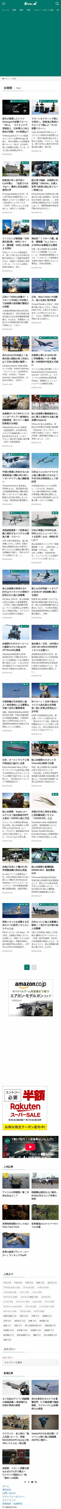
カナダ (46, 1297)
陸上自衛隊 (50, 1335)
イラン (24, 1292)
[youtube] (32, 1482)
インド (36, 1292)
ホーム (5, 1486)
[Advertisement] (30, 44)
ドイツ (49, 1302)
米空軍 (22, 1330)
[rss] (35, 1482)
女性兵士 (19, 1321)
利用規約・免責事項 (12, 1504)
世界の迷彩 (10, 1316)
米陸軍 (36, 1330)
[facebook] (25, 1482)
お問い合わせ (9, 1493)
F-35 (29, 1283)
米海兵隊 (50, 1326)
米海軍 (9, 1330)
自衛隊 (49, 1330)
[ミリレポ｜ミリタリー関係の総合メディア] (30, 3)
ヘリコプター (46, 1307)
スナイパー (22, 1302)
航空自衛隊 (23, 1335)
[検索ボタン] (57, 3)
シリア (8, 1302)
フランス (30, 1307)
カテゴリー (7, 1357)
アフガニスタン (12, 1287)
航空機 (9, 1335)
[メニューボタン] (3, 3)
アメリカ (28, 1287)
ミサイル (25, 1311)
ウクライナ (10, 1297)
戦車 (32, 1321)
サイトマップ (9, 1500)
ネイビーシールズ (13, 1307)
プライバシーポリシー (13, 1496)
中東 (35, 1316)
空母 (18, 1326)
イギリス (43, 1287)
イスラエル (10, 1292)
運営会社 (6, 1490)
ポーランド (10, 1311)
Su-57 (52, 1283)
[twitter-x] (28, 1482)
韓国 (7, 1340)
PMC (40, 1283)
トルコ (36, 1302)
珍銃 (7, 1326)
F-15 (7, 1283)
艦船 (37, 1335)
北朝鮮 (47, 1316)
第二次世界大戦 (33, 1326)
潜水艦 (44, 1321)
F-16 (18, 1283)
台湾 (7, 1321)
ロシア (39, 1311)
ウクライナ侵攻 (29, 1297)
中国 (24, 1316)
